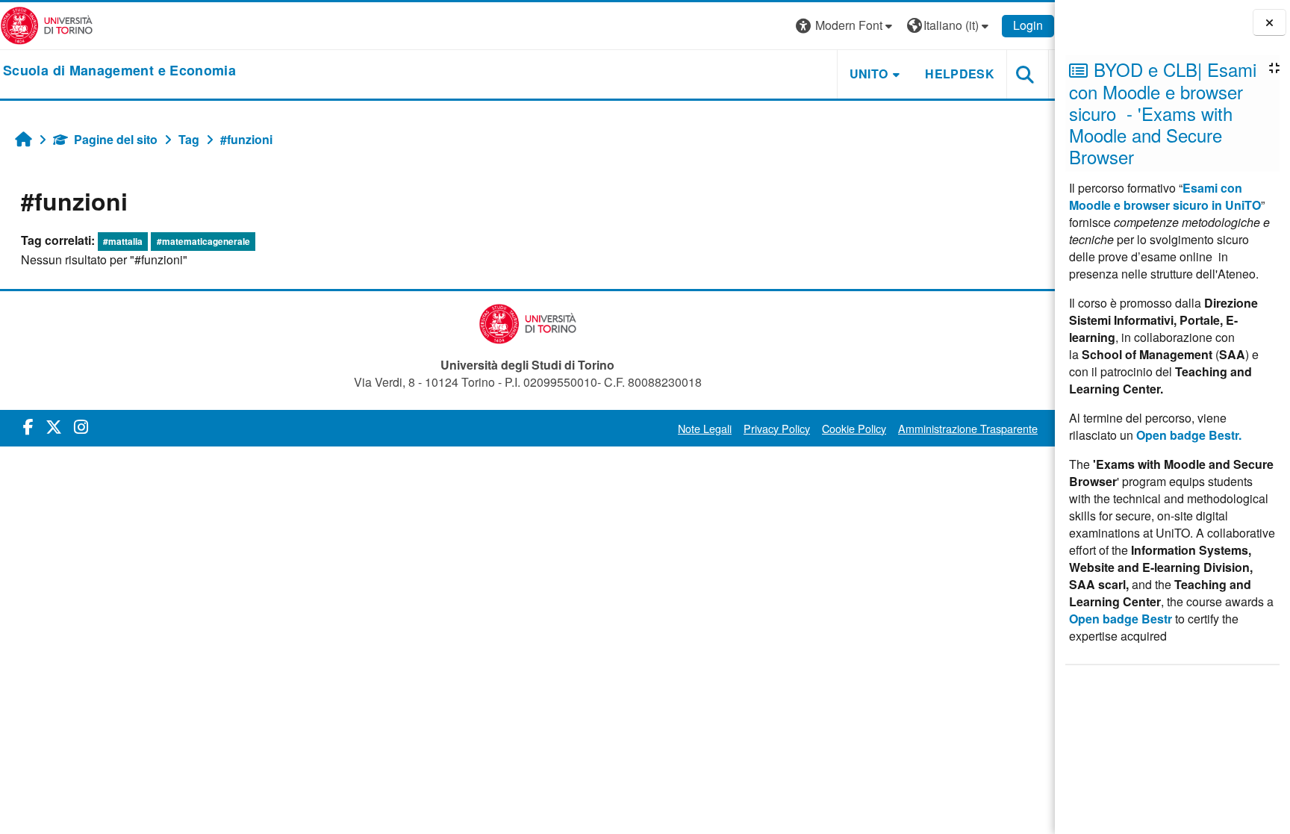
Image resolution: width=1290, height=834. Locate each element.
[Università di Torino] (46, 24)
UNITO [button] (869, 73)
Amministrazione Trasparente (968, 428)
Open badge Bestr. (1188, 435)
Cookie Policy (854, 428)
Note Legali (705, 428)
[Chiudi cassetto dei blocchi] (1269, 23)
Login (1028, 25)
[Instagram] (81, 426)
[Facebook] (28, 426)
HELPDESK (959, 73)
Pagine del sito (116, 139)
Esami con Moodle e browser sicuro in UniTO (1165, 196)
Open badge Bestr (1120, 618)
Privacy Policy (777, 428)
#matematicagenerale (203, 241)
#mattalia (123, 241)
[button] (846, 25)
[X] (54, 426)
